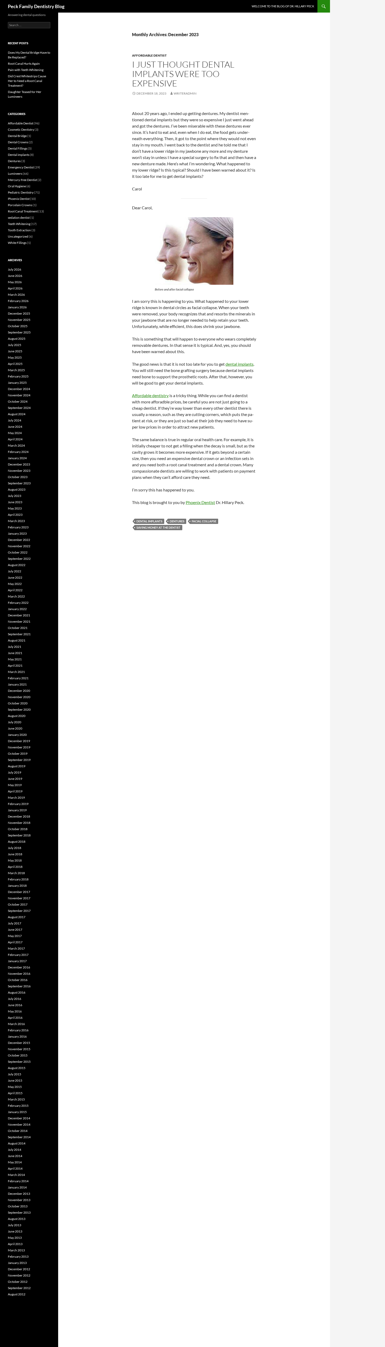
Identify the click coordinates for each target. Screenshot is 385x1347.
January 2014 (17, 1187)
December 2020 (19, 691)
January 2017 (17, 961)
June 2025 (15, 351)
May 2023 (15, 508)
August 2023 (16, 489)
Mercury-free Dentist (22, 180)
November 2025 (19, 320)
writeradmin (185, 93)
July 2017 (14, 923)
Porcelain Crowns (20, 205)
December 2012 (19, 1269)
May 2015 (15, 1087)
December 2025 (19, 313)
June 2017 (15, 930)
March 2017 (16, 948)
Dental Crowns (18, 142)
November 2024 (19, 395)
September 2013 (19, 1212)
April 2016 (15, 1018)
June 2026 (15, 276)
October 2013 (18, 1206)
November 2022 (19, 546)
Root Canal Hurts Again (24, 63)
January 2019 (17, 810)
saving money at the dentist (158, 527)
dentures (177, 521)
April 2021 (15, 665)
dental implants (240, 364)
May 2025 (15, 357)
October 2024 (18, 401)
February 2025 (18, 376)
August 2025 (16, 339)
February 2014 (18, 1181)
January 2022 (17, 609)
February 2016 (18, 1030)
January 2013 (17, 1263)
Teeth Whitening (19, 224)
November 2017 (19, 898)
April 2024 (15, 439)
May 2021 (15, 659)
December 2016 (19, 967)
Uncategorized (18, 236)
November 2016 (19, 974)
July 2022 (14, 571)
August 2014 (16, 1143)
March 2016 (16, 1024)
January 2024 (17, 458)
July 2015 (14, 1074)
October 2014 (18, 1131)
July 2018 (14, 848)
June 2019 (15, 779)
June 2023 (15, 502)
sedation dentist (19, 218)
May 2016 (15, 1011)
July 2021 (14, 647)
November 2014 (19, 1124)
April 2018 (15, 867)
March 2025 (16, 370)
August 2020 (16, 716)
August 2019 (16, 766)
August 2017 (16, 917)
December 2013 (19, 1194)
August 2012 (16, 1294)
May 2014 (15, 1162)
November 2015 (19, 1049)
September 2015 (19, 1062)
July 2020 (14, 722)
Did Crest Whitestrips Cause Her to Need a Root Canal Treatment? (27, 80)
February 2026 (18, 301)
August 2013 (16, 1219)
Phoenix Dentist (200, 502)
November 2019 (19, 747)
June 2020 (15, 728)
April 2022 (15, 590)
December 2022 (19, 540)
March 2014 (16, 1175)
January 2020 (17, 735)
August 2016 (16, 992)
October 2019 (18, 753)
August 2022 (16, 565)
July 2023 (14, 496)
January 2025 (17, 383)
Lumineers (15, 174)
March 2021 (16, 672)
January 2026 (17, 307)
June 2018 (15, 854)
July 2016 (14, 999)
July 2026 (14, 269)
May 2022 (15, 584)
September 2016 (19, 986)
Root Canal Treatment (23, 211)
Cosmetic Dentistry (21, 130)
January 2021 (17, 684)
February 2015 (18, 1106)
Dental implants (18, 155)
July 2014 (14, 1150)
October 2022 (18, 552)
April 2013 (15, 1244)
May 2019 (15, 785)
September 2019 (19, 760)
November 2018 (19, 823)
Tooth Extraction (19, 230)
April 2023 (15, 515)
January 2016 (17, 1036)
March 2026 (16, 295)
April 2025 (15, 364)
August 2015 (16, 1068)
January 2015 (17, 1112)
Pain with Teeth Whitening (25, 70)
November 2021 (19, 621)
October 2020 (18, 703)
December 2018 (19, 816)
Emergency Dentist (21, 167)
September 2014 (19, 1137)
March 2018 (16, 873)
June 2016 (15, 1005)
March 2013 (16, 1250)
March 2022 (16, 596)
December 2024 (19, 389)
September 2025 (19, 332)
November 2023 (19, 471)
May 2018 (15, 860)
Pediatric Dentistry (21, 192)
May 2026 (15, 282)
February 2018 (18, 879)
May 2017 (15, 936)
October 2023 (18, 477)
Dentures (14, 161)
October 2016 (18, 980)
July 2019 (14, 772)
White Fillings (17, 243)
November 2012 (19, 1275)
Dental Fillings (17, 148)
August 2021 (16, 640)
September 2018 (19, 835)
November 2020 (19, 697)
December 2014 (19, 1118)
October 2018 (18, 829)
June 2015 (15, 1080)
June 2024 (15, 427)
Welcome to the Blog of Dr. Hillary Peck (283, 6)
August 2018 (16, 842)
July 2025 (14, 345)
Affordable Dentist (149, 55)
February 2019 (18, 804)
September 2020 (19, 709)
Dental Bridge (17, 136)
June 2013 (15, 1231)
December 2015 (19, 1043)
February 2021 (18, 678)
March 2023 (16, 521)
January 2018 (17, 886)
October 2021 (18, 628)
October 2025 (18, 326)
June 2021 (15, 653)
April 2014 (15, 1168)
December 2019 (19, 741)
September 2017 (19, 911)
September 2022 (19, 559)
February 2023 (18, 527)
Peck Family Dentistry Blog (36, 6)
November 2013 (19, 1200)
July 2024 (14, 420)
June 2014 (15, 1156)
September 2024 (19, 408)
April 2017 (15, 942)
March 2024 (16, 445)
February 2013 (18, 1256)
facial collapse (204, 521)
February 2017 (18, 955)
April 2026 (15, 288)
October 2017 (18, 904)
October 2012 (18, 1282)
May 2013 (15, 1238)
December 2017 (19, 892)
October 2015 (18, 1055)
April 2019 (15, 791)
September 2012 (19, 1288)
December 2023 (19, 464)
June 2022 (15, 577)
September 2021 (19, 634)
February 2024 (18, 452)
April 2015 (15, 1093)
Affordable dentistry (150, 395)
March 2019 (16, 798)
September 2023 (19, 483)
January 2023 (17, 533)
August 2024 (16, 414)
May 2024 (15, 433)
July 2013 (14, 1225)
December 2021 (19, 615)
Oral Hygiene (17, 186)
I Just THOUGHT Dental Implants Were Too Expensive (183, 74)
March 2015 (16, 1099)
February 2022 (18, 603)
